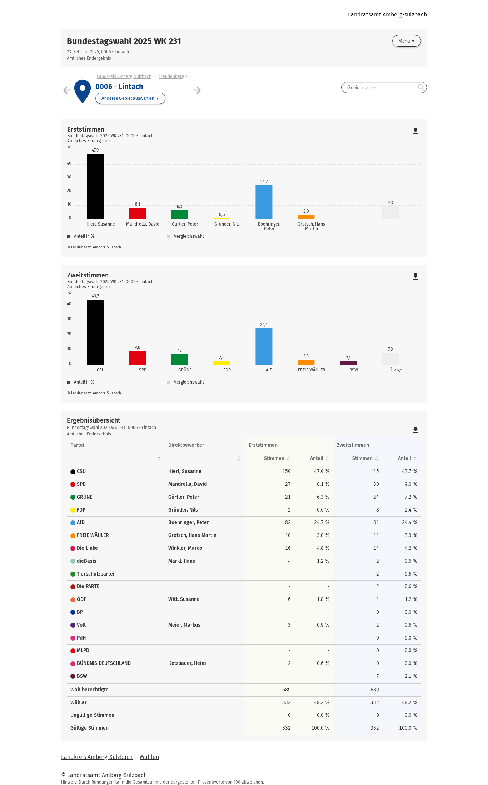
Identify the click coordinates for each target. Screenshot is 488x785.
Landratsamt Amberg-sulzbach (387, 14)
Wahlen (149, 757)
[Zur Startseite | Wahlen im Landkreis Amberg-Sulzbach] (152, 15)
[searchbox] (384, 87)
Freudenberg (171, 76)
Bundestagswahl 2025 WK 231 (124, 41)
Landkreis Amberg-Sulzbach (124, 76)
